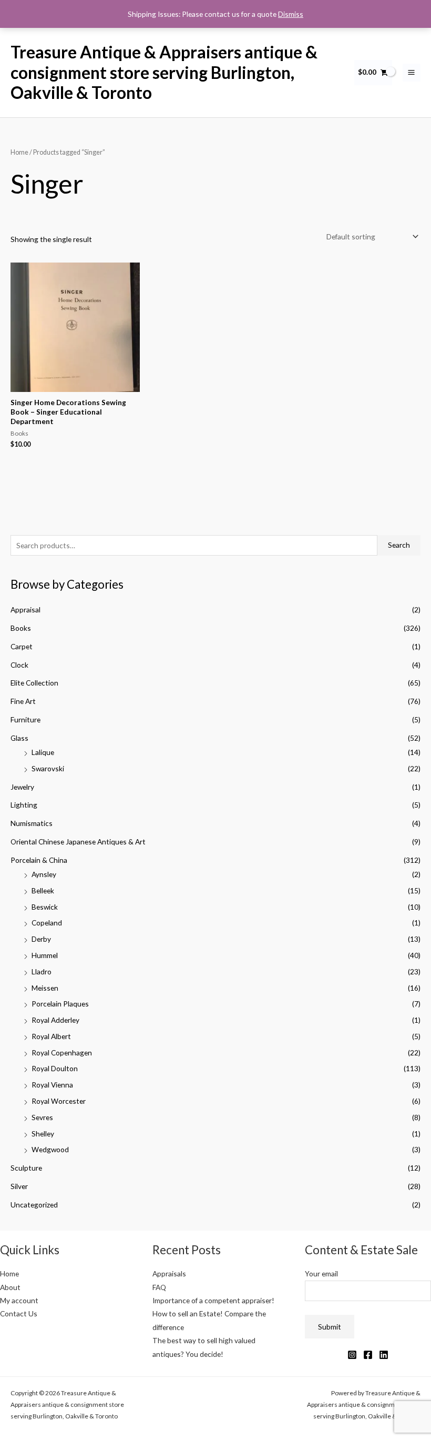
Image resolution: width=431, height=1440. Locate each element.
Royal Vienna (52, 1084)
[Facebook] (368, 1355)
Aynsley (44, 874)
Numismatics (32, 823)
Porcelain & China (39, 859)
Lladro (42, 971)
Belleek (43, 890)
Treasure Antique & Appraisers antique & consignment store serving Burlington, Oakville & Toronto (164, 72)
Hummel (45, 955)
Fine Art (23, 701)
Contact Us (18, 1313)
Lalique (43, 752)
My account (19, 1300)
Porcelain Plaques (60, 1003)
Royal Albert (51, 1036)
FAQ (159, 1287)
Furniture (25, 719)
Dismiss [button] (290, 13)
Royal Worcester (59, 1100)
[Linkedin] (383, 1355)
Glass (19, 737)
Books (21, 627)
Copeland (47, 922)
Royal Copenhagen (62, 1052)
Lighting (24, 804)
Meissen (45, 987)
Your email (321, 1273)
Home (19, 152)
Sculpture (26, 1167)
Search (399, 544)
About (10, 1287)
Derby (41, 938)
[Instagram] (352, 1355)
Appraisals (169, 1273)
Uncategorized (34, 1204)
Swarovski (48, 768)
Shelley (43, 1133)
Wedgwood (50, 1149)
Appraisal (25, 609)
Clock (19, 664)
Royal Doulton (55, 1068)
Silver (19, 1186)
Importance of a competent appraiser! (213, 1300)
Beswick (45, 906)
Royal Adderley (55, 1019)
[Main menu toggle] (411, 73)
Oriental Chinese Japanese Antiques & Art (78, 841)
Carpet (22, 646)
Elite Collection (34, 682)
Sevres (42, 1117)
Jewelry (22, 786)
